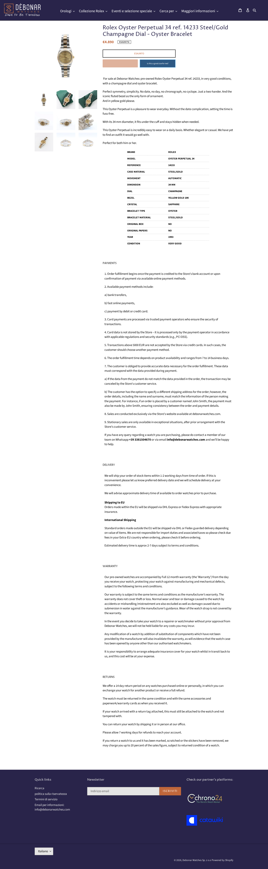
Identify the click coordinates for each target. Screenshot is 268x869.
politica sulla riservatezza (51, 794)
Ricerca (39, 788)
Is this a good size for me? (157, 63)
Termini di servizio (46, 799)
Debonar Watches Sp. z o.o (197, 860)
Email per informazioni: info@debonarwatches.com (52, 807)
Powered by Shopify (222, 860)
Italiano (43, 851)
